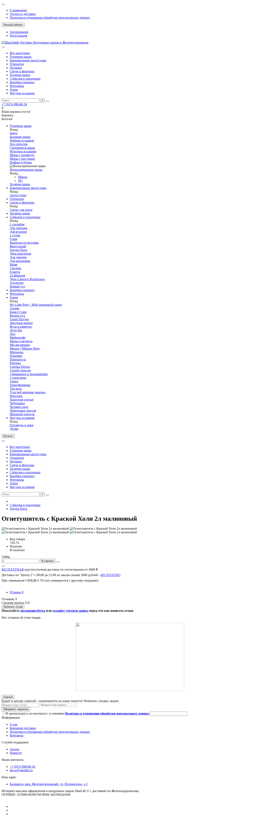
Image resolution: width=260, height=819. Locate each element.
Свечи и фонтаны (22, 71)
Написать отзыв (13, 606)
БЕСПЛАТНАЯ (13, 569)
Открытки (17, 64)
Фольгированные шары (26, 169)
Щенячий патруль (22, 414)
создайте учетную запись (70, 610)
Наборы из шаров (22, 140)
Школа (22, 177)
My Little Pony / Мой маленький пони (36, 304)
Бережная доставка (23, 728)
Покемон (16, 355)
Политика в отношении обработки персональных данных (50, 17)
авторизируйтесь (33, 610)
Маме (13, 264)
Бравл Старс (18, 312)
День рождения (20, 253)
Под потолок (19, 144)
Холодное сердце (22, 399)
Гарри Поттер (19, 319)
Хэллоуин (17, 282)
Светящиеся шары (22, 147)
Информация (11, 717)
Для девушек (18, 228)
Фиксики (16, 396)
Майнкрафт (18, 337)
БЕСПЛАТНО (110, 575)
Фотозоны (17, 86)
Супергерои (18, 377)
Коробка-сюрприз (22, 82)
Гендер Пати (18, 250)
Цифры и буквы (21, 162)
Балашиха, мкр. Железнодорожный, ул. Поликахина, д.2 (49, 784)
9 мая (13, 239)
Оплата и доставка (23, 14)
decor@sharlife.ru (21, 770)
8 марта (15, 272)
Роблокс (15, 363)
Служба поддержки (15, 742)
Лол (12, 334)
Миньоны (16, 352)
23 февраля (17, 275)
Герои (14, 89)
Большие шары (20, 136)
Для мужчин (18, 231)
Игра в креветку (21, 326)
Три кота (16, 388)
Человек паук (19, 407)
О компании (18, 10)
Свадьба (15, 268)
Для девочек (18, 257)
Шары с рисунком (22, 158)
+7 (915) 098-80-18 (14, 104)
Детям (14, 428)
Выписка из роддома (24, 242)
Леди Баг (16, 330)
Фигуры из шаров (22, 93)
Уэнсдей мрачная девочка (27, 392)
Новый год (17, 286)
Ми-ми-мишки (20, 345)
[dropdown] (3, 4)
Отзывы (16, 592)
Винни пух (17, 315)
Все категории (20, 53)
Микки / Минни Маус (25, 348)
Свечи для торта (21, 209)
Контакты (16, 735)
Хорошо (8, 697)
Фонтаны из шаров (23, 151)
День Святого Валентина (27, 279)
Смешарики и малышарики (29, 374)
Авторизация (19, 32)
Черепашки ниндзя (23, 410)
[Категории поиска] (3, 47)
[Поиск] (47, 101)
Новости (16, 753)
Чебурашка (17, 403)
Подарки (16, 67)
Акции (14, 749)
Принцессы (18, 359)
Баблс (14, 133)
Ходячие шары (20, 75)
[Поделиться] (3, 566)
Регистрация (18, 35)
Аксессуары (18, 195)
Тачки (14, 381)
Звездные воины (21, 323)
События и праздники (25, 78)
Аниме (14, 308)
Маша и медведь (21, 341)
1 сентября (17, 224)
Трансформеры (20, 385)
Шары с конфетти (22, 155)
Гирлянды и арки (22, 425)
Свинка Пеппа (20, 366)
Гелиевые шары (20, 56)
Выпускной (18, 246)
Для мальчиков (20, 261)
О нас (14, 724)
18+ (20, 180)
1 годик (15, 235)
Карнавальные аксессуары (28, 60)
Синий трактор (20, 370)
